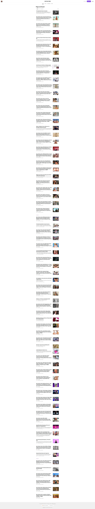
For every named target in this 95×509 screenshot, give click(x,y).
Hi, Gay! (37, 469)
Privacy (48, 503)
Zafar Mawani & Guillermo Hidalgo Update (43, 65)
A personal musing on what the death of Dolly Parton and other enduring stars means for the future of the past (43, 12)
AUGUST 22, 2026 (38, 61)
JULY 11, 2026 (38, 379)
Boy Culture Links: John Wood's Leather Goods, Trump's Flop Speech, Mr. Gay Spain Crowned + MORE (43, 332)
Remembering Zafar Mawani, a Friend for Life (43, 440)
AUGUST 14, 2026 (38, 122)
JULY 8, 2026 (37, 400)
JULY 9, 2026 (37, 393)
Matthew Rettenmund (41, 13)
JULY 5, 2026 (37, 421)
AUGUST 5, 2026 (38, 183)
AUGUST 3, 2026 (38, 197)
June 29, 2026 (38, 476)
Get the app (51, 505)
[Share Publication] (86, 1)
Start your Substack (45, 505)
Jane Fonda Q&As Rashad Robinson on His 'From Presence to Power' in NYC (43, 251)
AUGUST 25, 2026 (38, 47)
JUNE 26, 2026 (38, 497)
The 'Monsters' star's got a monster (40, 345)
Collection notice (53, 503)
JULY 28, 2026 (38, 246)
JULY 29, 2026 (38, 239)
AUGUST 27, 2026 (38, 26)
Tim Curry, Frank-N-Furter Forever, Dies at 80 (43, 38)
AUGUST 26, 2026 (38, 33)
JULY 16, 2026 (38, 340)
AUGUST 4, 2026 (38, 190)
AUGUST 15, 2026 (38, 115)
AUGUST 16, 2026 (38, 108)
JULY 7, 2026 (37, 407)
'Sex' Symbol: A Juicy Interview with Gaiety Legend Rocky (44, 279)
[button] (43, 3)
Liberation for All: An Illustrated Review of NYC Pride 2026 (43, 468)
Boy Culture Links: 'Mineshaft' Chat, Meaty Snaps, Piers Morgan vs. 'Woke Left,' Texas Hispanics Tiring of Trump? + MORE (43, 363)
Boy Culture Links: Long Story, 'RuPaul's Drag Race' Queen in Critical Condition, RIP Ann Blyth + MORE (43, 495)
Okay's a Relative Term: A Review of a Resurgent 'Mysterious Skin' (42, 127)
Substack (44, 507)
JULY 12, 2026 (38, 372)
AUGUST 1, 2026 (38, 211)
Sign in (93, 1)
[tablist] (40, 9)
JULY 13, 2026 (38, 365)
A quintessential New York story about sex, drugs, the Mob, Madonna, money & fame (43, 280)
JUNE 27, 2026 (38, 483)
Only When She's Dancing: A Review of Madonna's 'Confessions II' (43, 426)
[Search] (84, 1)
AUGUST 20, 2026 (38, 80)
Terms (50, 503)
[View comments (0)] (41, 21)
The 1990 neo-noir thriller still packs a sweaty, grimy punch (43, 176)
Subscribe (89, 1)
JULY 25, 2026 (38, 267)
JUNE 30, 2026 (38, 463)
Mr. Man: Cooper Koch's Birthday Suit (42, 344)
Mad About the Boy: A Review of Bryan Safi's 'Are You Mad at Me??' (44, 318)
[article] (47, 12)
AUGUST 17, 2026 (38, 101)
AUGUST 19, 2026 (38, 87)
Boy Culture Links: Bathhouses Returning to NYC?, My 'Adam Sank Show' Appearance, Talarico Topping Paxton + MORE (44, 168)
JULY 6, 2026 (37, 414)
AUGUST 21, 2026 (38, 73)
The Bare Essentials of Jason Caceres (42, 224)
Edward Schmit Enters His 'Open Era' (42, 453)
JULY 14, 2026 (38, 358)
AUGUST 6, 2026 (38, 170)
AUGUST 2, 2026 (38, 204)
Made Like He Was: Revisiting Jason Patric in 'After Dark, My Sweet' (43, 175)
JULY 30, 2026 (38, 232)
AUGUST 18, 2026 (38, 94)
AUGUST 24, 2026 (38, 54)
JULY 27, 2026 (38, 260)
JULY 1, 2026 (37, 449)
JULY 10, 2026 (38, 386)
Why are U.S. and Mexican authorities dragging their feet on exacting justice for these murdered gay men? (44, 66)
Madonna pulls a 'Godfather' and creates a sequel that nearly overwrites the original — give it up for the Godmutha (44, 427)
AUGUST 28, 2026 (38, 19)
